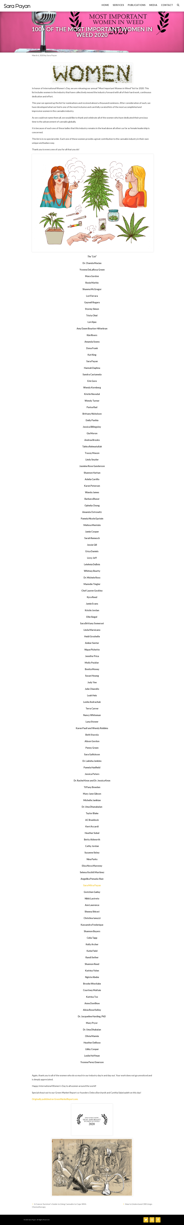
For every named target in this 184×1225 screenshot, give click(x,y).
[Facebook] (157, 1219)
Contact (167, 5)
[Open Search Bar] (178, 5)
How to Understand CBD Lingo (138, 1204)
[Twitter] (145, 1219)
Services (118, 5)
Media (153, 5)
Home (105, 5)
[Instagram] (151, 1219)
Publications (137, 5)
